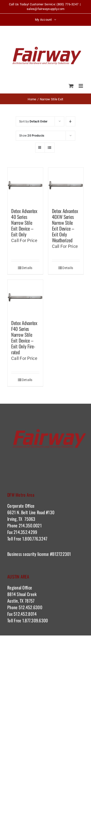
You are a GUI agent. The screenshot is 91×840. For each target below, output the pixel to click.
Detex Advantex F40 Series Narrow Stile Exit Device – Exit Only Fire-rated (24, 337)
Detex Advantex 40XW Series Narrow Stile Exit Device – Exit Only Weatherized (65, 225)
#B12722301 (61, 554)
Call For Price (24, 240)
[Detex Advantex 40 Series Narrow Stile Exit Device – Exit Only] (25, 185)
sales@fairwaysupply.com (45, 9)
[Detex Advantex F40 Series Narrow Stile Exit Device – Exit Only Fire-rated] (25, 297)
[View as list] (49, 147)
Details (27, 268)
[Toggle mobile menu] (81, 85)
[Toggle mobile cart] (71, 85)
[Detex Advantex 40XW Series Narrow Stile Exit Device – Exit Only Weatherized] (66, 185)
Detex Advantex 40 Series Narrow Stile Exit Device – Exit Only (24, 222)
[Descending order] (70, 121)
